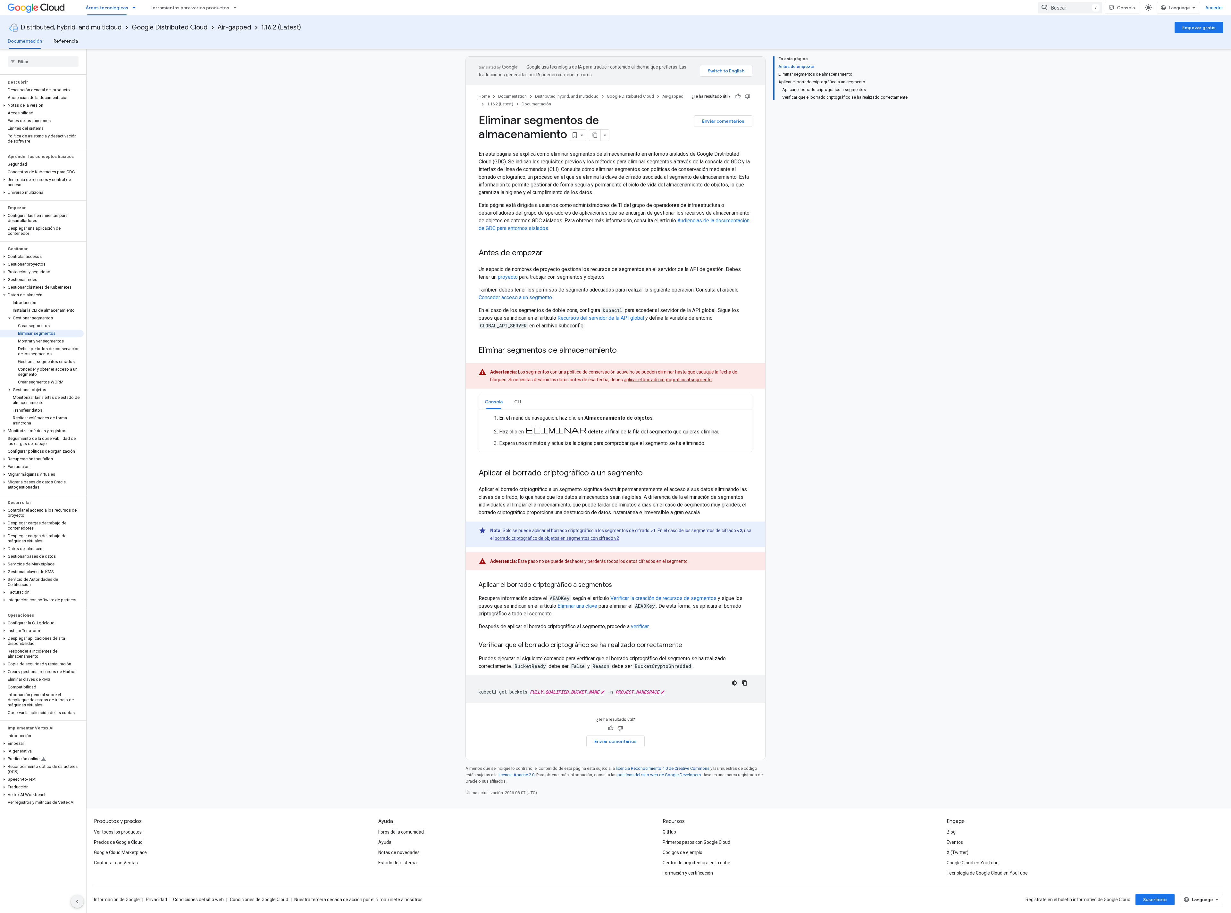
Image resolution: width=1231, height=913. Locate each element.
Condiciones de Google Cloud (259, 899)
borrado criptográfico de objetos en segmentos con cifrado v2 (557, 538)
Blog (951, 832)
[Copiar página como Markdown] (595, 135)
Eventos (955, 842)
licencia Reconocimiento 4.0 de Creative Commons (662, 768)
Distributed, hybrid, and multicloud (71, 27)
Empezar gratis (1199, 27)
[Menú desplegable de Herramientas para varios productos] (237, 7)
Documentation (512, 96)
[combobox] (1070, 7)
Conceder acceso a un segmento (515, 297)
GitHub (669, 832)
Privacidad (156, 899)
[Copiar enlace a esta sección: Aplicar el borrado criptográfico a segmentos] (618, 585)
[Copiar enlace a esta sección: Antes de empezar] (549, 253)
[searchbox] (43, 61)
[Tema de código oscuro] (734, 683)
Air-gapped (234, 27)
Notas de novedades (399, 852)
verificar (640, 626)
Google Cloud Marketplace (120, 852)
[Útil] (738, 96)
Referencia (66, 41)
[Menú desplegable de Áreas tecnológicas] (136, 7)
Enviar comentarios (723, 121)
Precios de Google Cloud (118, 842)
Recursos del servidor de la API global (600, 318)
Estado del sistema (397, 862)
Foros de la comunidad (401, 832)
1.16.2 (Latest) (281, 27)
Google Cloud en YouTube (973, 862)
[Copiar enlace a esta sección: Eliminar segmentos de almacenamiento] (623, 351)
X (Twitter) (957, 852)
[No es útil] (747, 96)
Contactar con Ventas (116, 862)
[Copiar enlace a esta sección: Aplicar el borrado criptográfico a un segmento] (649, 473)
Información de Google (117, 899)
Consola (1126, 8)
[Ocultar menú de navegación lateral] (77, 901)
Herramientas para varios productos (189, 8)
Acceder (1214, 7)
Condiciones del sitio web (198, 899)
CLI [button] (517, 402)
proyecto (508, 277)
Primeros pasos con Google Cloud (696, 842)
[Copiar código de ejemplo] (745, 683)
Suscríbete (1155, 899)
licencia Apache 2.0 (516, 774)
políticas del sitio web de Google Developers (659, 774)
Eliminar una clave (577, 606)
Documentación (25, 41)
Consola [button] (494, 402)
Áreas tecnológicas (107, 8)
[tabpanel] (615, 430)
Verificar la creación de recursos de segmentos (663, 598)
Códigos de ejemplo (682, 852)
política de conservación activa (598, 371)
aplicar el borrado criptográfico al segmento (668, 379)
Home (484, 96)
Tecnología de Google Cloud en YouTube (987, 873)
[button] (42, 105)
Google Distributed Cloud (169, 27)
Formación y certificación (688, 873)
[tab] (493, 401)
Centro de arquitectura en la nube (696, 862)
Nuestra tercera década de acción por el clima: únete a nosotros (358, 899)
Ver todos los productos (118, 832)
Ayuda (384, 842)
